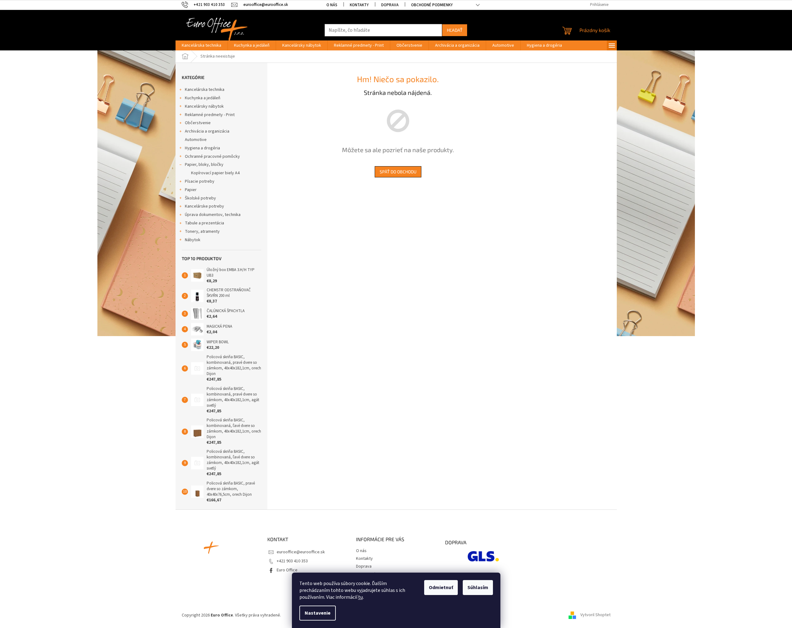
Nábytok (192, 240)
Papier (191, 190)
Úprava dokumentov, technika (213, 215)
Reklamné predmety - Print (210, 115)
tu (360, 597)
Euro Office (287, 570)
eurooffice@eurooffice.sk (301, 552)
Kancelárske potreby (204, 206)
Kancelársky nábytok (204, 106)
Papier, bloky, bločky (204, 165)
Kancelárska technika (204, 90)
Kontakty (359, 5)
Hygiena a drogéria (202, 148)
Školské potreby (200, 198)
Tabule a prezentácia (204, 223)
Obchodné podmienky (432, 5)
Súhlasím (477, 587)
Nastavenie (317, 613)
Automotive (196, 140)
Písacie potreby (199, 181)
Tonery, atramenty (202, 231)
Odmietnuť (441, 587)
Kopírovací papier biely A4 (215, 173)
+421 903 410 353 (292, 561)
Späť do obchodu (398, 171)
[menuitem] (201, 45)
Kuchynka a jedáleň (202, 98)
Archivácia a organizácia (207, 131)
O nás (331, 5)
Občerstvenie (198, 123)
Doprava (390, 5)
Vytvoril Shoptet (595, 615)
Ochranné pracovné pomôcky (212, 156)
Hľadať (454, 30)
